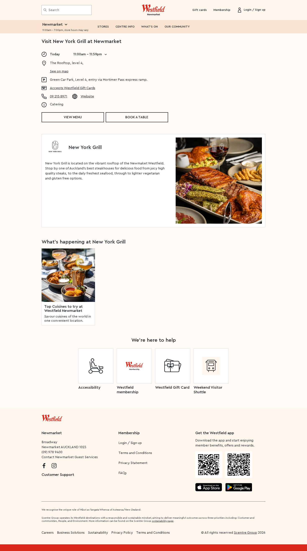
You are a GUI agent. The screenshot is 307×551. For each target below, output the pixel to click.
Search (53, 10)
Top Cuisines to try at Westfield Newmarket (63, 309)
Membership (221, 10)
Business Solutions (71, 532)
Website (87, 96)
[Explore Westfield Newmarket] (154, 10)
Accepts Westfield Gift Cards (72, 88)
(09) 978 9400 (52, 452)
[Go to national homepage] (52, 417)
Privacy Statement (132, 463)
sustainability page (163, 521)
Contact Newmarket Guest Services (70, 457)
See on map (59, 71)
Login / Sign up (130, 443)
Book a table (136, 117)
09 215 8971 (58, 96)
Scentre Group (245, 532)
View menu (73, 117)
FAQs (122, 473)
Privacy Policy (122, 532)
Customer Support (58, 475)
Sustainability (98, 532)
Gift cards (199, 10)
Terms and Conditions (135, 453)
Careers (48, 532)
